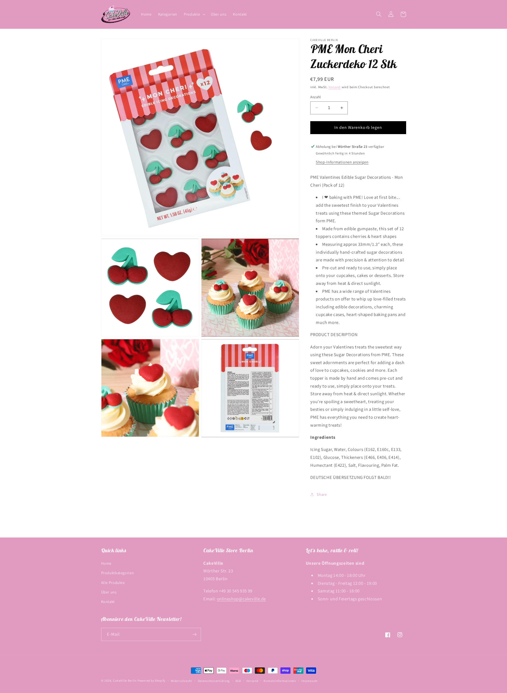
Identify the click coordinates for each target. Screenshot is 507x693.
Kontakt (108, 601)
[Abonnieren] (194, 634)
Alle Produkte (113, 582)
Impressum (309, 681)
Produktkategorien (117, 572)
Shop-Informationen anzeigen (342, 161)
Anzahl (315, 97)
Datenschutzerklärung (214, 681)
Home (106, 563)
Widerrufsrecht (181, 681)
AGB (238, 681)
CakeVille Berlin (125, 680)
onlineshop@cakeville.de (241, 599)
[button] (194, 14)
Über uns (109, 592)
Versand (334, 87)
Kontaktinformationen (280, 681)
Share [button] (322, 494)
